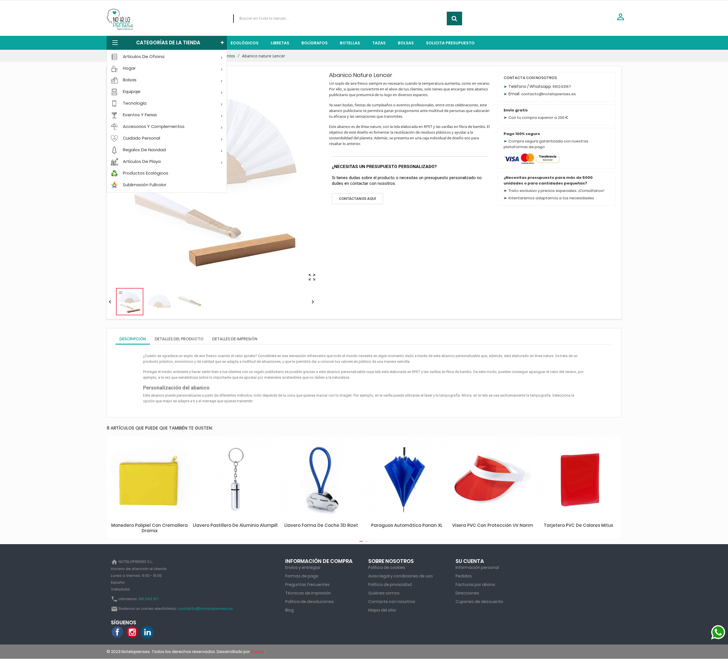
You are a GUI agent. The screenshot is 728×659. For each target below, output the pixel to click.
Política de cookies (386, 567)
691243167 (562, 86)
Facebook (117, 632)
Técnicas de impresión (308, 593)
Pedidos (464, 576)
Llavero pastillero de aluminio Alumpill (235, 525)
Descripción (132, 339)
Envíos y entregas (302, 567)
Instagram (132, 632)
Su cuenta (470, 561)
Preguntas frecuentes (307, 584)
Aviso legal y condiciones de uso (400, 576)
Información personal (477, 567)
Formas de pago (301, 576)
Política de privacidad (390, 584)
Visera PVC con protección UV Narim (492, 525)
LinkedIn (147, 632)
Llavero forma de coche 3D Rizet (321, 525)
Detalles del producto (179, 339)
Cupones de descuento (479, 601)
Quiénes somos (384, 593)
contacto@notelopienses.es (548, 94)
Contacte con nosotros (391, 601)
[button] (357, 198)
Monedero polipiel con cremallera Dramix (149, 528)
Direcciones (467, 593)
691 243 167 (148, 599)
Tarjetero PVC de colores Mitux (578, 525)
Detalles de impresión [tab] (234, 339)
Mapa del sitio (382, 610)
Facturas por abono (475, 584)
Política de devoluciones (309, 601)
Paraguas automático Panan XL (406, 525)
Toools (257, 651)
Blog (289, 610)
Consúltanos (591, 190)
